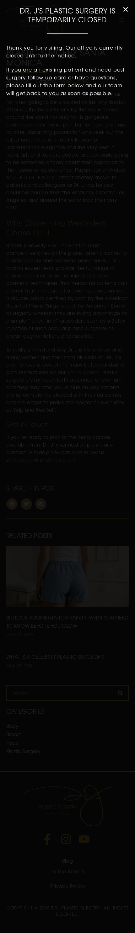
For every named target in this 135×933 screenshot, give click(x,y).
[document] (67, 466)
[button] (125, 9)
